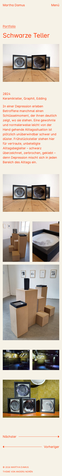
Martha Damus (14, 5)
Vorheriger (51, 447)
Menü (55, 5)
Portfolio (9, 26)
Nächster (9, 436)
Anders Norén (24, 471)
